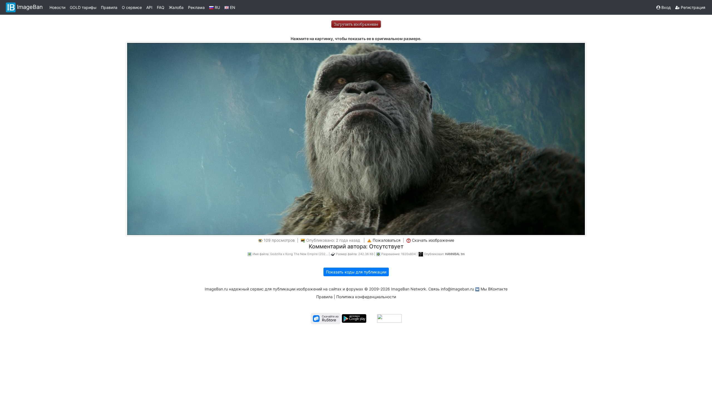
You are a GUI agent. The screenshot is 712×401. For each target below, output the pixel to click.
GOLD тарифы (83, 7)
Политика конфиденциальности (366, 296)
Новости (57, 7)
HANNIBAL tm (455, 254)
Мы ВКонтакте (494, 289)
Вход (665, 7)
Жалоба (176, 7)
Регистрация (692, 7)
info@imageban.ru (457, 289)
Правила (109, 7)
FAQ (160, 7)
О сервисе (132, 7)
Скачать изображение (433, 240)
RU (217, 7)
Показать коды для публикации (356, 272)
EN (232, 7)
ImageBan (30, 7)
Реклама (196, 7)
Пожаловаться (386, 240)
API (149, 7)
